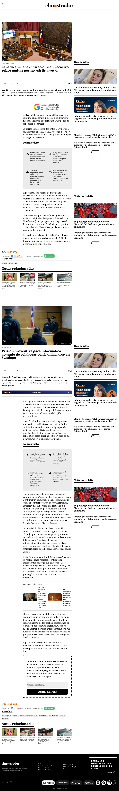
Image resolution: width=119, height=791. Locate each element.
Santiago (62, 716)
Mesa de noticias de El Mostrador (14, 84)
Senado (11, 263)
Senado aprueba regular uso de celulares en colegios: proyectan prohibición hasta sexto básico (45, 285)
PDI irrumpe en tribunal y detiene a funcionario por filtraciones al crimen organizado (67, 597)
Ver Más (94, 152)
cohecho (15, 716)
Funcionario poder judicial (28, 716)
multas (4, 263)
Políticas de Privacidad (44, 770)
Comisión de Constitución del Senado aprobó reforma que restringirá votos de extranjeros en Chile (9, 285)
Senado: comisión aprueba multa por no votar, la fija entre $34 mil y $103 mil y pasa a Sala (27, 284)
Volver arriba (5, 782)
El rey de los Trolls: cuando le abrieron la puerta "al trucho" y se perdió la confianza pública (60, 158)
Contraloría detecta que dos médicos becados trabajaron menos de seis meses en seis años (37, 157)
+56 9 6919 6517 (6, 770)
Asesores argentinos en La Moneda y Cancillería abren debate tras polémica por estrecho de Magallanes (37, 178)
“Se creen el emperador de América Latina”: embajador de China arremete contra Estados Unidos (95, 144)
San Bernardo (53, 716)
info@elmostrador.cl (16, 770)
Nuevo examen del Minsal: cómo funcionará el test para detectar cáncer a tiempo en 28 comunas (60, 176)
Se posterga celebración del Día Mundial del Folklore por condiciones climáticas (95, 224)
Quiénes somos (42, 764)
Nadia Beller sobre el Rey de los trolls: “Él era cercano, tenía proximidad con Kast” (95, 90)
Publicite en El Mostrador (70, 765)
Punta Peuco (43, 716)
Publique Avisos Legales (70, 767)
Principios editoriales (44, 768)
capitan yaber (6, 716)
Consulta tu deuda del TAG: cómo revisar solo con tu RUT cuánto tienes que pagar (64, 284)
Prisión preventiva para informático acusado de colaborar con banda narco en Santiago (95, 235)
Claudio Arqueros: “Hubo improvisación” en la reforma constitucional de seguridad (95, 136)
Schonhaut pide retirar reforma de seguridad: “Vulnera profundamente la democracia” (95, 118)
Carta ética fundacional (45, 766)
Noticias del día (83, 196)
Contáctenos (66, 769)
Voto (16, 263)
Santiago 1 (5, 718)
